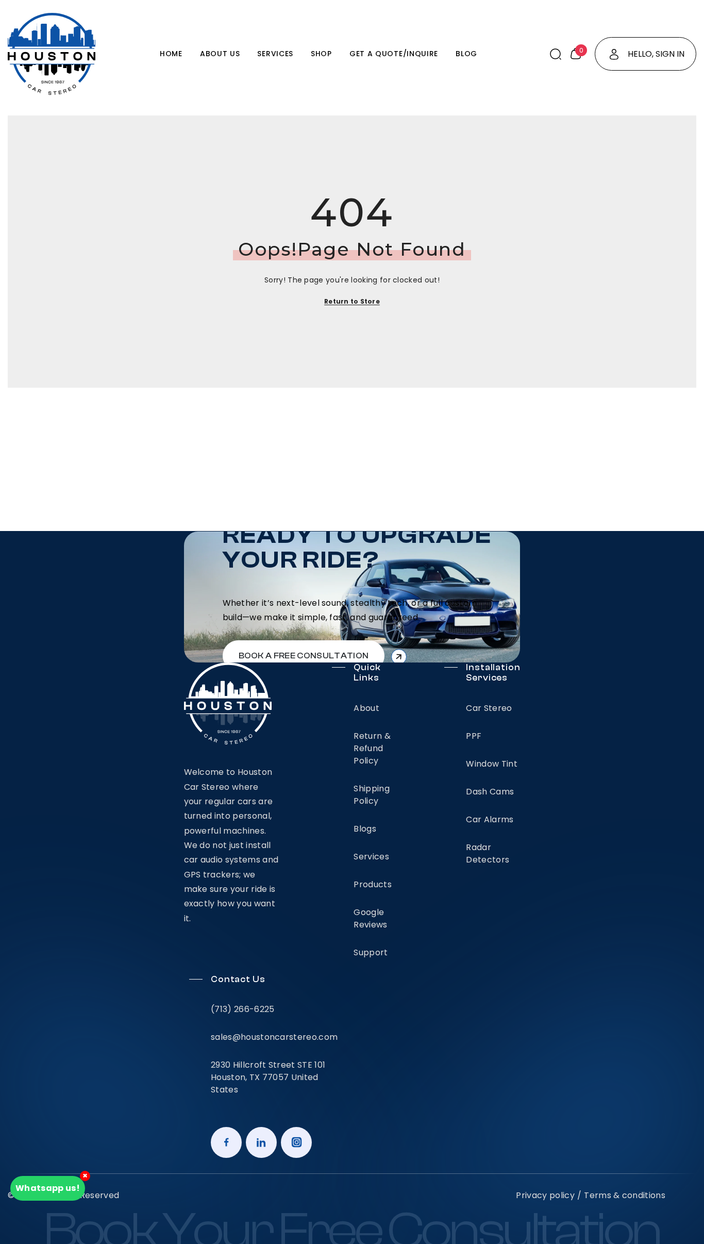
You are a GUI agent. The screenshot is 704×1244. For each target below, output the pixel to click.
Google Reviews (370, 918)
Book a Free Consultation (304, 655)
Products (373, 884)
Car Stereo (489, 708)
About (366, 708)
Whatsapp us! (47, 1188)
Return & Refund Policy (372, 748)
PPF (473, 736)
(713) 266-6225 (242, 1009)
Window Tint (491, 764)
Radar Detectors (487, 853)
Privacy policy (545, 1195)
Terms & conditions (624, 1195)
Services (371, 856)
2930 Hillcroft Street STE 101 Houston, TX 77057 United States (268, 1077)
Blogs (365, 829)
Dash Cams (490, 792)
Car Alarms (489, 819)
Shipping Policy (372, 795)
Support (371, 952)
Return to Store (352, 301)
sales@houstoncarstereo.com (274, 1037)
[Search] (555, 54)
